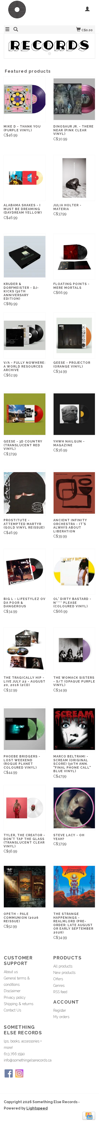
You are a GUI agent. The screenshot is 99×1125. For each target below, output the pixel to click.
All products (62, 966)
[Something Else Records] (27, 12)
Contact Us (12, 1010)
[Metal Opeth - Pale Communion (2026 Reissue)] (24, 886)
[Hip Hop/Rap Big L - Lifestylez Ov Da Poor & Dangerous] (24, 571)
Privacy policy (15, 997)
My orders (61, 1017)
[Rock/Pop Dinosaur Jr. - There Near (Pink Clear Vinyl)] (74, 99)
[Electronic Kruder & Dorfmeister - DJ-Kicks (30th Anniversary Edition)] (24, 256)
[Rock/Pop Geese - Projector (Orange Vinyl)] (74, 335)
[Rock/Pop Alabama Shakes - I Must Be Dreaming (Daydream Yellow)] (24, 178)
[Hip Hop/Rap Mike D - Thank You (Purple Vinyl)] (24, 99)
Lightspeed (37, 1108)
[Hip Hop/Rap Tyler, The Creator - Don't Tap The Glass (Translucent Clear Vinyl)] (24, 808)
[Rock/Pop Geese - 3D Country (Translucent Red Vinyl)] (24, 414)
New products (64, 973)
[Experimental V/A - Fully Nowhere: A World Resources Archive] (24, 335)
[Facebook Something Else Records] (9, 1073)
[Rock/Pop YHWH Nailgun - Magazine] (74, 414)
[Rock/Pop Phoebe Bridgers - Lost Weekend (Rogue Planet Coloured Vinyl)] (24, 729)
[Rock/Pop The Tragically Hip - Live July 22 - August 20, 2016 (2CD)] (24, 650)
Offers (58, 979)
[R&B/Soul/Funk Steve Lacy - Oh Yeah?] (74, 808)
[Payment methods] (88, 1115)
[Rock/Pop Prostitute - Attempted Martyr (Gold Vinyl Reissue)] (24, 493)
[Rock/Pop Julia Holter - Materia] (74, 178)
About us (11, 972)
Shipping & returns (18, 1004)
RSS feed (60, 992)
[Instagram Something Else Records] (19, 1073)
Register (59, 1010)
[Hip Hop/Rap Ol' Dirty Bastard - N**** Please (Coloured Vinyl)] (74, 571)
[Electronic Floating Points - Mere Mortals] (74, 256)
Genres (58, 986)
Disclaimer (12, 991)
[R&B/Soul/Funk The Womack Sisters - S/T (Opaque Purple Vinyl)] (74, 650)
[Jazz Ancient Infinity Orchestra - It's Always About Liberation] (74, 493)
